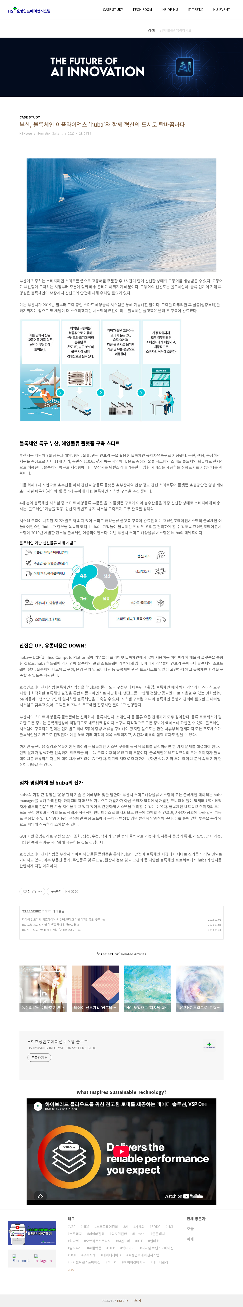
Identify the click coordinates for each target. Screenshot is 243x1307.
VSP (72, 1226)
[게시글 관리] (40, 891)
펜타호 (154, 1240)
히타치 (112, 1262)
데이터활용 (96, 1233)
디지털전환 (119, 1233)
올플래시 (159, 1233)
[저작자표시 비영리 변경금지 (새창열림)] (72, 891)
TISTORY (122, 1300)
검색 (230, 30)
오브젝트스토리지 (98, 1240)
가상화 (140, 1226)
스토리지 (76, 1233)
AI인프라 (124, 1240)
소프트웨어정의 (107, 1226)
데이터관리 (160, 1262)
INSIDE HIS (169, 9)
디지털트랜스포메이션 (85, 1262)
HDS (86, 1226)
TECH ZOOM (142, 9)
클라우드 (76, 1248)
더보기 (71, 1270)
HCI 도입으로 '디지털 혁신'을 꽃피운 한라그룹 (49, 924)
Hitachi (139, 1233)
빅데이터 (128, 1248)
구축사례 (89, 1255)
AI (126, 1226)
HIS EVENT (221, 9)
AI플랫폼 (95, 1248)
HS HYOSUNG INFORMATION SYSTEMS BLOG (62, 1047)
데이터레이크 (112, 1255)
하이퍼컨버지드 (134, 1262)
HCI (170, 1226)
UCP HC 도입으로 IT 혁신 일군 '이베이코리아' (49, 930)
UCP (73, 1255)
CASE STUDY (113, 9)
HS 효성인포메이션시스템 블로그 (58, 1041)
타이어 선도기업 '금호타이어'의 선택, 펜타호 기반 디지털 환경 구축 (61, 919)
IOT (140, 1240)
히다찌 (74, 1240)
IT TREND (196, 9)
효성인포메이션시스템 (143, 1255)
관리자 (137, 1300)
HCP (111, 1248)
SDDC (156, 1226)
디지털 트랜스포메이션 (157, 1248)
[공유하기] (34, 891)
